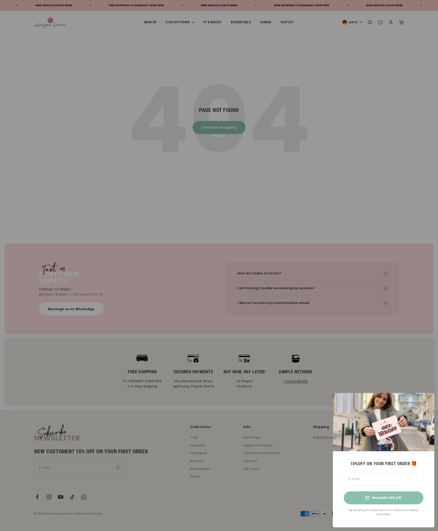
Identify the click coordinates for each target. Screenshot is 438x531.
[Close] (425, 402)
